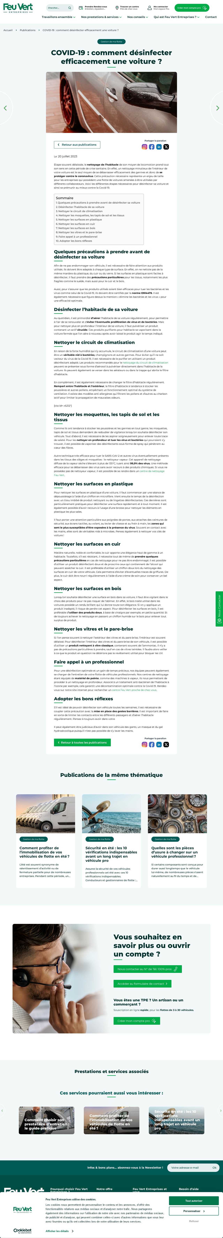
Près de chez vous (129, 7)
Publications (27, 30)
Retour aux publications (79, 144)
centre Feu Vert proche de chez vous (134, 690)
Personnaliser (191, 1210)
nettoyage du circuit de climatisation (145, 362)
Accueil (8, 30)
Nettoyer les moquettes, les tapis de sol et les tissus (91, 215)
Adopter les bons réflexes (76, 240)
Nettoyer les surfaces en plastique (80, 219)
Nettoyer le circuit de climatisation (80, 211)
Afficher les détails (57, 1231)
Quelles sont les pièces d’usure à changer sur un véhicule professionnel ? (174, 852)
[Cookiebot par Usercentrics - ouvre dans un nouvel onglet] (22, 1231)
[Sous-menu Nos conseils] (147, 17)
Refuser (194, 1221)
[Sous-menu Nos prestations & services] (120, 17)
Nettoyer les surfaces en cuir (77, 224)
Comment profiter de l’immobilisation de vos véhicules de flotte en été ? (45, 852)
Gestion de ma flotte (111, 41)
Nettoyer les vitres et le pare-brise (80, 232)
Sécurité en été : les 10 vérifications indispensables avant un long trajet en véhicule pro (111, 854)
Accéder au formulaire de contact (141, 983)
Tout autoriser (193, 1200)
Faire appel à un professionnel (78, 236)
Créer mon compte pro (189, 8)
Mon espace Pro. (161, 7)
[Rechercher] (70, 8)
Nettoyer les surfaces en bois (76, 228)
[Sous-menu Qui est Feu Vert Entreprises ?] (198, 17)
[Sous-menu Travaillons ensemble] (74, 17)
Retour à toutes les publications (84, 742)
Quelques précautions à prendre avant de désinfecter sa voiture (99, 202)
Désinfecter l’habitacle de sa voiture (81, 207)
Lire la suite (33, 884)
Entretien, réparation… (96, 7)
